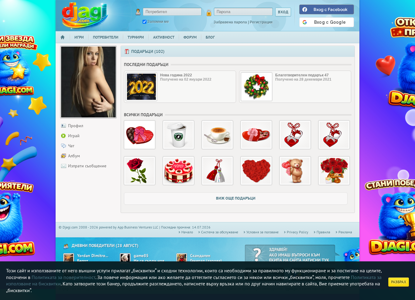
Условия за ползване (262, 232)
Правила (323, 232)
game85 (141, 255)
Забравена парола (230, 22)
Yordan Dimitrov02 (93, 255)
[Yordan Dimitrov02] (68, 258)
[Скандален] (181, 258)
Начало (187, 232)
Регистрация (261, 22)
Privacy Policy (297, 232)
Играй (74, 135)
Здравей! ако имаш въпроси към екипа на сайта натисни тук (299, 255)
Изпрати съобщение (87, 166)
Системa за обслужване (219, 232)
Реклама (345, 232)
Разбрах (398, 281)
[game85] (125, 258)
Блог (210, 37)
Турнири (136, 37)
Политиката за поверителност (63, 277)
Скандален (200, 255)
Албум (74, 156)
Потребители (105, 37)
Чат (71, 145)
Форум (190, 37)
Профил (75, 125)
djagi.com (85, 15)
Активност (163, 37)
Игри (79, 37)
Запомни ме (158, 21)
